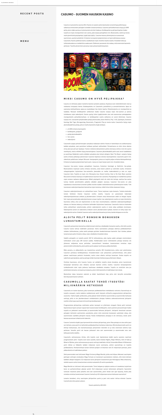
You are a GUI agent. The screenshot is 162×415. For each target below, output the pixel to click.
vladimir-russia (7, 2)
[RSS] (33, 414)
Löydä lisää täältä (89, 35)
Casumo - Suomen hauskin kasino (87, 14)
